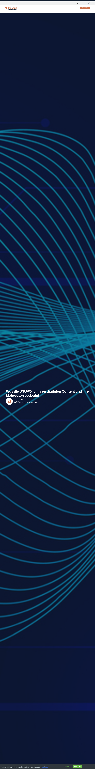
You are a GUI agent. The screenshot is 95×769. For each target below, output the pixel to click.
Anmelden (83, 3)
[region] (47, 766)
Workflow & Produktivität (32, 402)
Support (77, 3)
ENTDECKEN (85, 7)
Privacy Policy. (45, 767)
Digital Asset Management (19, 402)
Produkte (32, 8)
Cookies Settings (67, 766)
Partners (62, 8)
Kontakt (72, 3)
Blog (47, 8)
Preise (41, 8)
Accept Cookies (77, 766)
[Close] (92, 766)
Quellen (54, 8)
